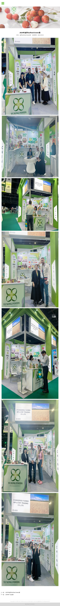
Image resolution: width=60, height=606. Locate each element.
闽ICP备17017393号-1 (30, 604)
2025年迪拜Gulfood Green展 (12, 592)
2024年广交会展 (9, 594)
